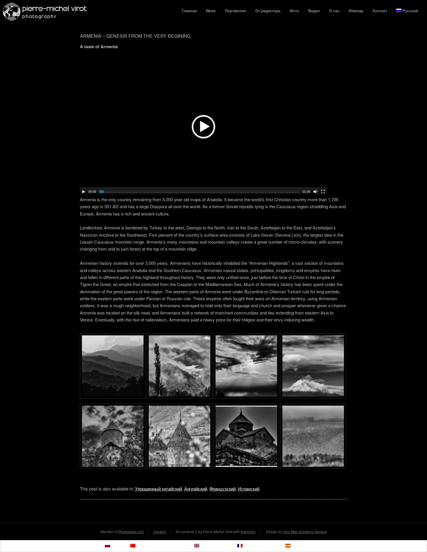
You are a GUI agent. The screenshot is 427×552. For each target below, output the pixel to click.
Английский (195, 489)
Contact (160, 531)
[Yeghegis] (113, 397)
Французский (222, 489)
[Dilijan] (179, 397)
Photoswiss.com (131, 531)
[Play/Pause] (83, 191)
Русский (410, 10)
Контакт (380, 10)
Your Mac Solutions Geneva (305, 531)
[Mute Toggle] (315, 191)
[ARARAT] (313, 397)
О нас (334, 10)
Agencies (248, 531)
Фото (294, 10)
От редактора (267, 10)
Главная (189, 10)
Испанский (248, 489)
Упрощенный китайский (158, 489)
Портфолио (235, 10)
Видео (314, 10)
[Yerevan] (246, 397)
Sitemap (356, 10)
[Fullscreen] (323, 191)
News (211, 10)
